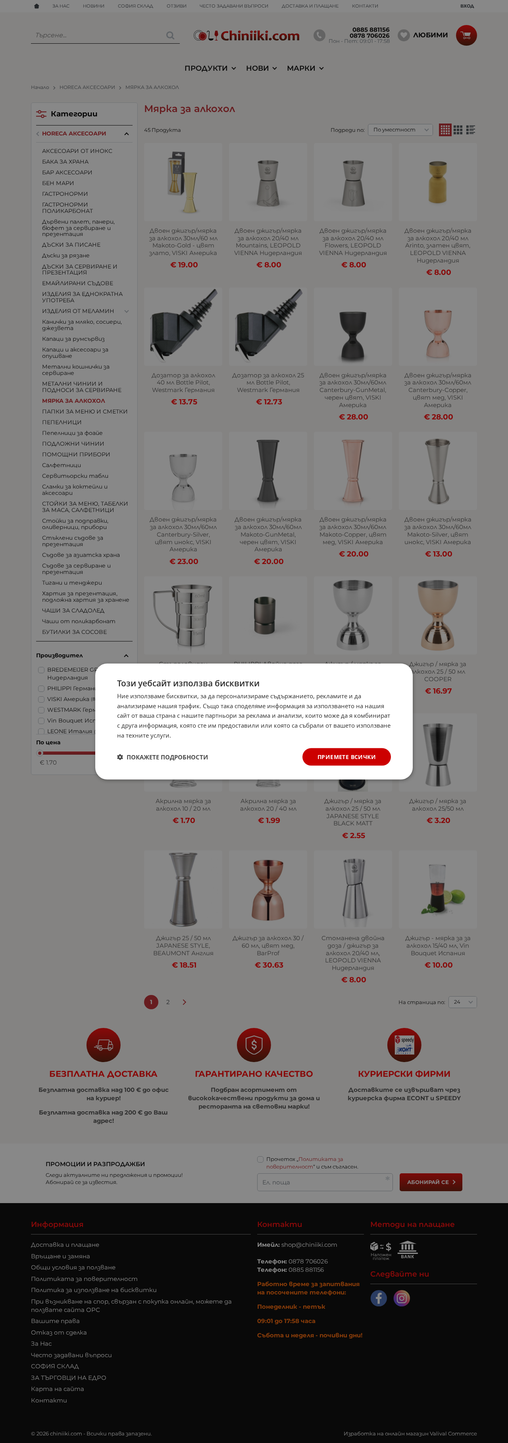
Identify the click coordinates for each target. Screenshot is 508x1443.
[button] (162, 757)
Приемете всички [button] (347, 756)
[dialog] (254, 721)
